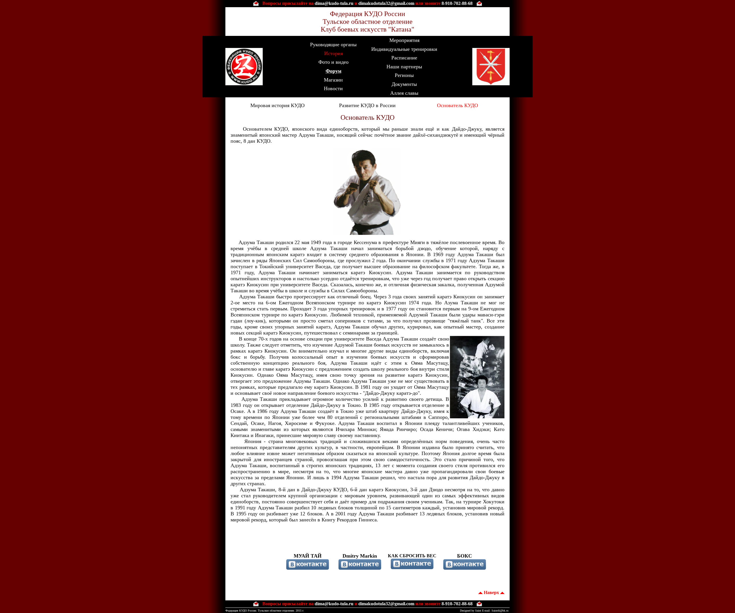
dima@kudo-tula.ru (334, 3)
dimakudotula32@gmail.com (386, 3)
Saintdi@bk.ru (500, 610)
